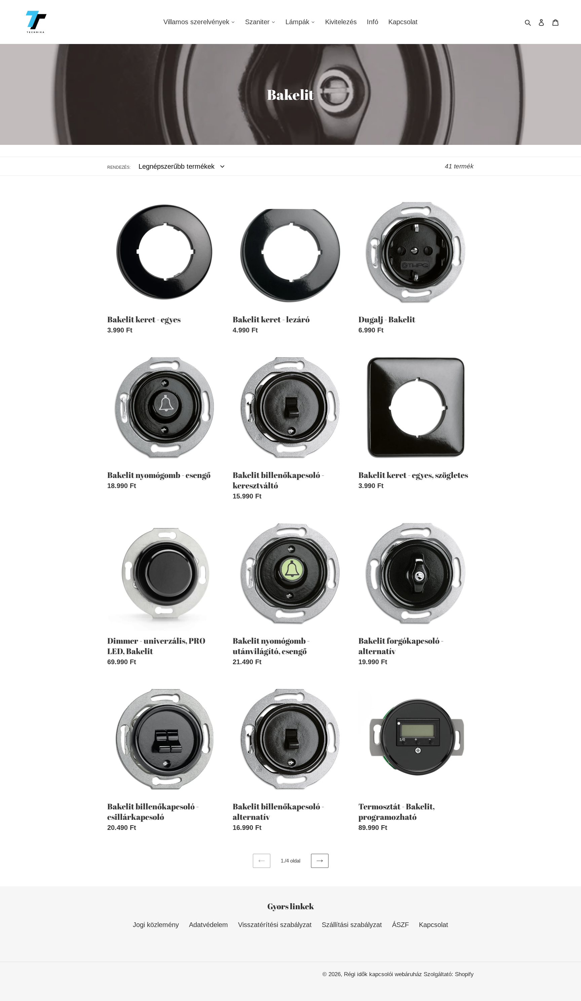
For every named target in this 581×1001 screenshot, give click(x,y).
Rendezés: (118, 167)
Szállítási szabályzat (352, 924)
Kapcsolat (433, 924)
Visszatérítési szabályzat (275, 924)
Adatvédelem (208, 924)
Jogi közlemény (156, 924)
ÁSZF (400, 924)
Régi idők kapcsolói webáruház (384, 974)
